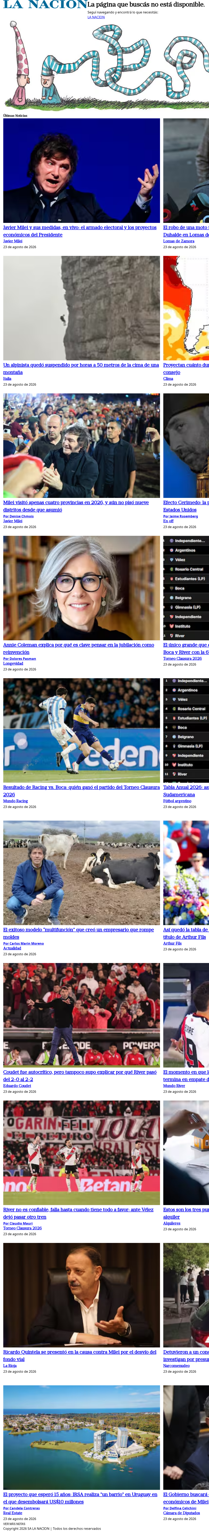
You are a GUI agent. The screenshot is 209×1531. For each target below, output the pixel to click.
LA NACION (96, 17)
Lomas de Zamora (178, 241)
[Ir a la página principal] (45, 7)
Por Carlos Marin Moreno (23, 943)
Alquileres (171, 1224)
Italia (7, 379)
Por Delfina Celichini (179, 1508)
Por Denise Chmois (18, 516)
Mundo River (174, 1086)
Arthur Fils (172, 944)
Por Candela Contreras (21, 1508)
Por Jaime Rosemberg (180, 516)
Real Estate (12, 1513)
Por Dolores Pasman (19, 658)
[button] (81, 171)
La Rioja (10, 1366)
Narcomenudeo (176, 1366)
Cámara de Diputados (181, 1513)
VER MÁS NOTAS (14, 1523)
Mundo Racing (15, 801)
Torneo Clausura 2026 (182, 659)
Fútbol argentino (177, 801)
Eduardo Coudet (17, 1086)
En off (168, 521)
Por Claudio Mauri (18, 1223)
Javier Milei (12, 241)
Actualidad (12, 949)
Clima (168, 379)
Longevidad (13, 664)
